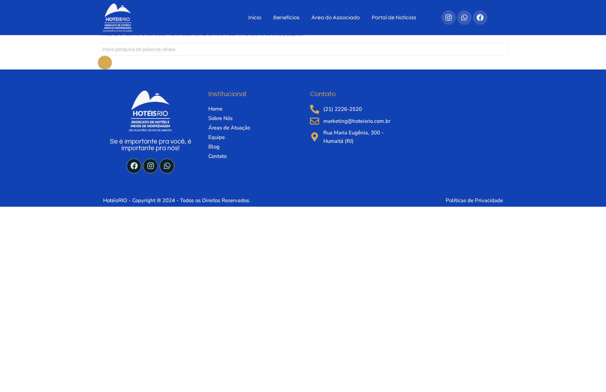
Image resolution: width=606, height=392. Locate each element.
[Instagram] (150, 166)
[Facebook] (134, 166)
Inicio (254, 17)
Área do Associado (335, 17)
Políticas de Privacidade (474, 200)
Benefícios (286, 17)
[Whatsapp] (167, 166)
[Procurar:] (303, 49)
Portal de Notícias (394, 17)
